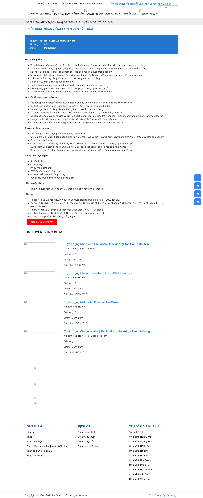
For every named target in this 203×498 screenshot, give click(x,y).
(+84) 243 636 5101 (52, 388)
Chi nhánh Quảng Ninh (140, 441)
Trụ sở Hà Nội (136, 432)
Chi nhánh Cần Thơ (139, 474)
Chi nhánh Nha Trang (140, 460)
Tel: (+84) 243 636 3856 (51, 384)
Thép (29, 436)
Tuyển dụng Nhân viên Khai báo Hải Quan (91, 302)
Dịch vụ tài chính (86, 432)
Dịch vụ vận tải (86, 441)
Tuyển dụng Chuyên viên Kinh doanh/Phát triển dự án (99, 273)
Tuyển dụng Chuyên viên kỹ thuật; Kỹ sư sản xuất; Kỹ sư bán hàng (107, 331)
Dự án (118, 13)
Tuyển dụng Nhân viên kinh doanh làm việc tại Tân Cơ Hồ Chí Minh (107, 244)
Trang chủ (31, 13)
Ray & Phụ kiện (34, 441)
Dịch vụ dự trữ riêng (88, 446)
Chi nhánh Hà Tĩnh (138, 450)
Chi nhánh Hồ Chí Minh (141, 469)
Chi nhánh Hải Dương (140, 436)
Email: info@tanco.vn (49, 402)
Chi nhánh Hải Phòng (140, 446)
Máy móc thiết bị (36, 455)
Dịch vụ (109, 13)
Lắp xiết (31, 432)
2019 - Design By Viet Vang (161, 495)
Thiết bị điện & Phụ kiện (39, 450)
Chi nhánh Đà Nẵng (139, 455)
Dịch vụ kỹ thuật (86, 436)
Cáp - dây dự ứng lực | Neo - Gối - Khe (47, 446)
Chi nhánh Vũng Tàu (139, 479)
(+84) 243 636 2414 (53, 393)
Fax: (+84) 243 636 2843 (52, 398)
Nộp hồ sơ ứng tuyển (42, 221)
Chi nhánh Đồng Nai (139, 465)
